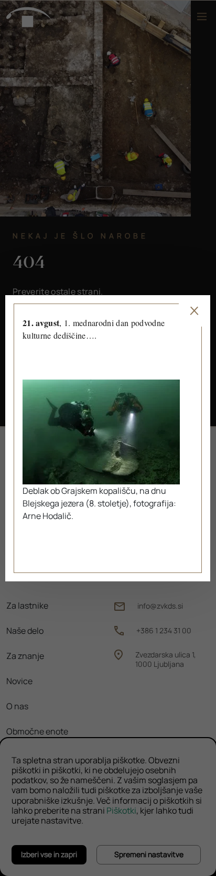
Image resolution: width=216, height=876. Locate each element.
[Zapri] (195, 311)
